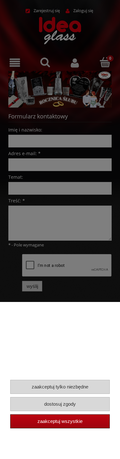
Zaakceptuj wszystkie (60, 421)
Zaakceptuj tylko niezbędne (60, 386)
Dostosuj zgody (60, 404)
